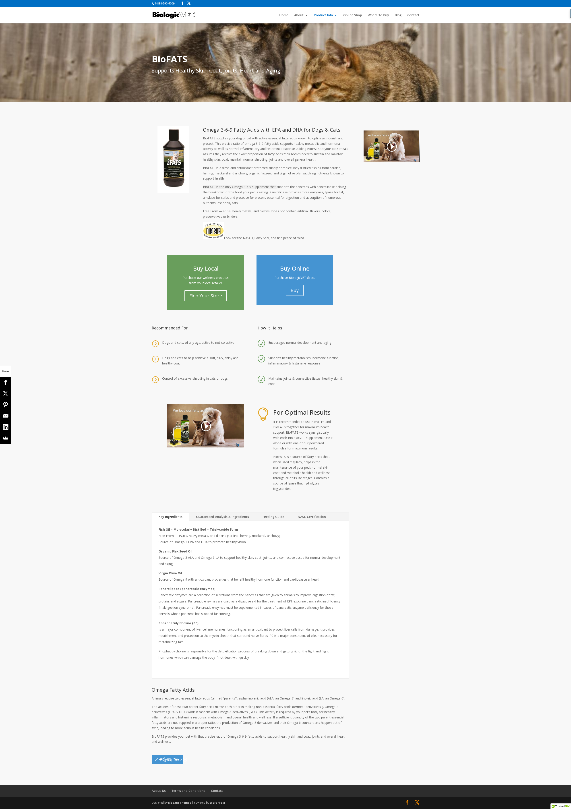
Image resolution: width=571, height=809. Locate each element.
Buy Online (170, 759)
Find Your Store (205, 296)
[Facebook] (5, 382)
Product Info (323, 15)
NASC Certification (312, 517)
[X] (5, 393)
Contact (413, 15)
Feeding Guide (273, 517)
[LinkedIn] (5, 426)
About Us (159, 790)
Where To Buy (378, 15)
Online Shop (352, 15)
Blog (398, 15)
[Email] (5, 415)
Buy (295, 290)
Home (283, 15)
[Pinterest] (5, 404)
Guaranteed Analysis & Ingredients (222, 517)
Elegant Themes (179, 803)
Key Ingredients (170, 517)
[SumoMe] (5, 438)
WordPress (218, 803)
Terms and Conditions (188, 790)
